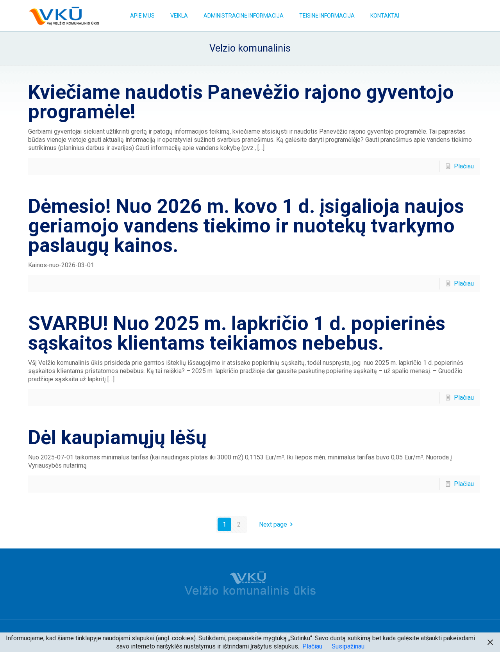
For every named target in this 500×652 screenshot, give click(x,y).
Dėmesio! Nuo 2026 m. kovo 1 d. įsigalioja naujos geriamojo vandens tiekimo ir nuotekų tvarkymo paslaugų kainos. (246, 226)
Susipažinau (348, 646)
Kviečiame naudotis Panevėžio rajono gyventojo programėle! (241, 102)
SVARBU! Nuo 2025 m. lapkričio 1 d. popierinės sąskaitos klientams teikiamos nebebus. (236, 333)
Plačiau (464, 166)
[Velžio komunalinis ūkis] (64, 15)
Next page (273, 524)
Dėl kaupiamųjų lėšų (117, 437)
